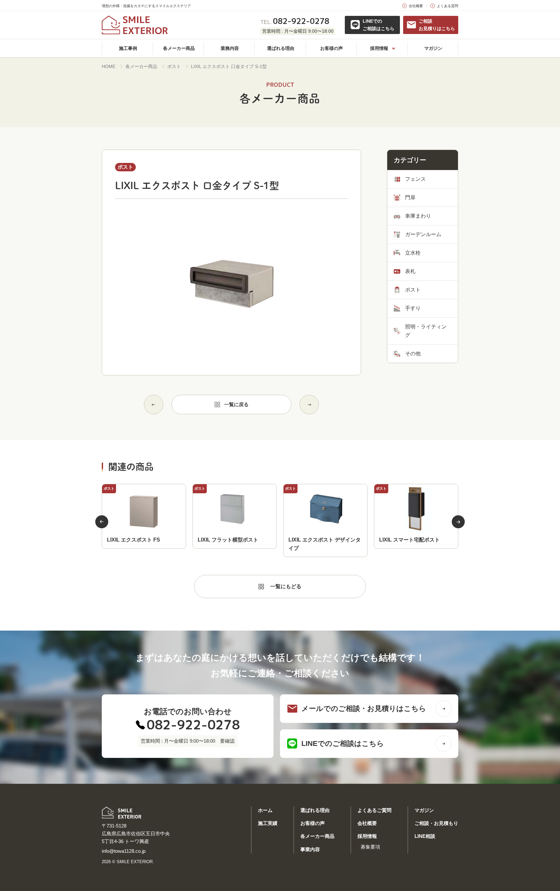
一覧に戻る (236, 404)
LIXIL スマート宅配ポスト (409, 540)
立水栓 (413, 253)
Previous (101, 521)
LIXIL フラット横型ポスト (228, 540)
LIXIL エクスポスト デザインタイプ (324, 544)
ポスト (174, 66)
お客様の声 (312, 823)
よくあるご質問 (374, 810)
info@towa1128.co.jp (124, 851)
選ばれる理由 (315, 810)
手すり (413, 308)
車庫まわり (418, 216)
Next (458, 521)
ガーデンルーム (423, 234)
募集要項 (370, 847)
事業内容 (310, 849)
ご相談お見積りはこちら (437, 24)
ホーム (265, 810)
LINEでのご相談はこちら (378, 24)
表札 (410, 271)
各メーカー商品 (141, 66)
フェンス (415, 179)
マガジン (424, 810)
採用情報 (367, 836)
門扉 (410, 197)
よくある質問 (447, 6)
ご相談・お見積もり (436, 823)
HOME (108, 66)
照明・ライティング (426, 331)
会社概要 (416, 6)
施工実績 (267, 823)
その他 (413, 353)
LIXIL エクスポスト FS (133, 540)
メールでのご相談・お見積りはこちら (363, 708)
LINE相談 (424, 836)
